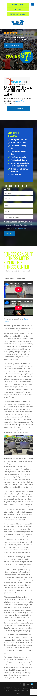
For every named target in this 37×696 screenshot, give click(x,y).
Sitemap (9, 690)
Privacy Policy (14, 228)
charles (8, 271)
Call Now (18, 9)
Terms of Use (22, 228)
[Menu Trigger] (32, 4)
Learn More (18, 109)
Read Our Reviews (13, 45)
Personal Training (17, 14)
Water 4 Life (20, 101)
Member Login (17, 5)
